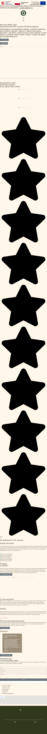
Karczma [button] (2, 617)
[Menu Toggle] (23, 18)
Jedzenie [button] (6, 617)
